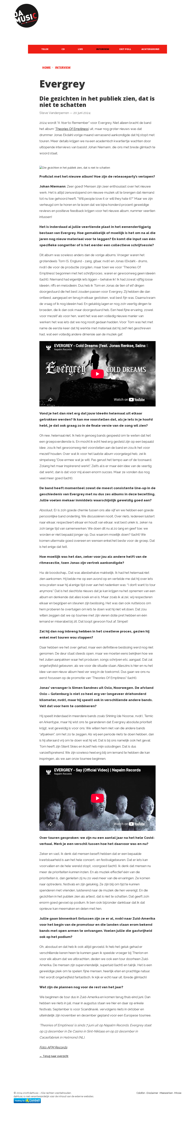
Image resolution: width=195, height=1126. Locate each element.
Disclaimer (152, 1093)
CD (63, 49)
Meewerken (166, 1093)
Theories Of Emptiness (72, 129)
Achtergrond (150, 49)
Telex (44, 49)
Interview (102, 49)
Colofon (141, 1093)
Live (80, 49)
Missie (177, 1093)
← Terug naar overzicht (53, 1056)
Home (46, 67)
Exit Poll (125, 49)
